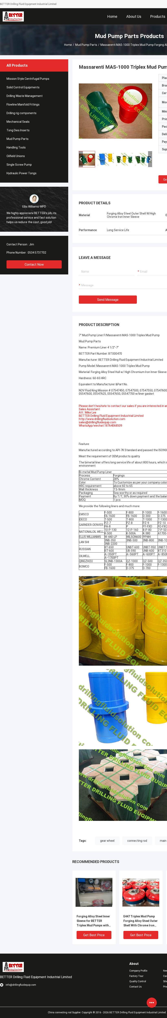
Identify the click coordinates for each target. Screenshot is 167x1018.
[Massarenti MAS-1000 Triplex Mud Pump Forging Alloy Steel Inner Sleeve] (115, 110)
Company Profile (138, 970)
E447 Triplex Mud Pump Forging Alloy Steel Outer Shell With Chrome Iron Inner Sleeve (140, 921)
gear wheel (107, 840)
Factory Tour (136, 976)
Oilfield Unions (16, 156)
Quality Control (137, 981)
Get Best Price (94, 935)
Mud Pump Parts (86, 44)
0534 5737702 (37, 252)
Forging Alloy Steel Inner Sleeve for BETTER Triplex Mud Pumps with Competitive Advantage (93, 921)
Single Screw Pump (19, 164)
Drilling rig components (21, 113)
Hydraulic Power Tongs (21, 173)
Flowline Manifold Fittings (23, 104)
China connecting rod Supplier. (65, 1012)
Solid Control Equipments (23, 87)
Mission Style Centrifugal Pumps (28, 78)
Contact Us (135, 986)
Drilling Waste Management (25, 96)
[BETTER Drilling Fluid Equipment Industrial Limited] (13, 16)
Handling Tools (16, 147)
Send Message (108, 300)
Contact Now (34, 264)
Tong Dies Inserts (18, 130)
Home (68, 44)
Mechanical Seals (18, 121)
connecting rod (137, 840)
